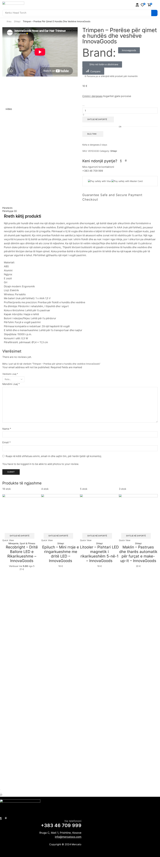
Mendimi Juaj (11, 384)
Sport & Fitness (27, 543)
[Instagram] (126, 160)
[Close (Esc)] (0, 789)
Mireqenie (13, 543)
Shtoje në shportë (19, 536)
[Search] (154, 13)
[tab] (80, 208)
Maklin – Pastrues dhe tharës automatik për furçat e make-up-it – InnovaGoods (138, 554)
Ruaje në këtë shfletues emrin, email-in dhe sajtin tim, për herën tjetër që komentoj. (54, 456)
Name (6, 428)
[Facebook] (121, 160)
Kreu (9, 21)
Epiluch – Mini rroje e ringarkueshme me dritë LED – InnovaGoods (60, 554)
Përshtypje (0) (9, 211)
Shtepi (17, 21)
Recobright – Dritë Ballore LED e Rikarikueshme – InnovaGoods (22, 554)
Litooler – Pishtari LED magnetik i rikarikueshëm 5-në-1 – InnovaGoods (99, 554)
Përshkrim (7, 208)
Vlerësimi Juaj (10, 374)
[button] (137, 5)
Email (6, 442)
